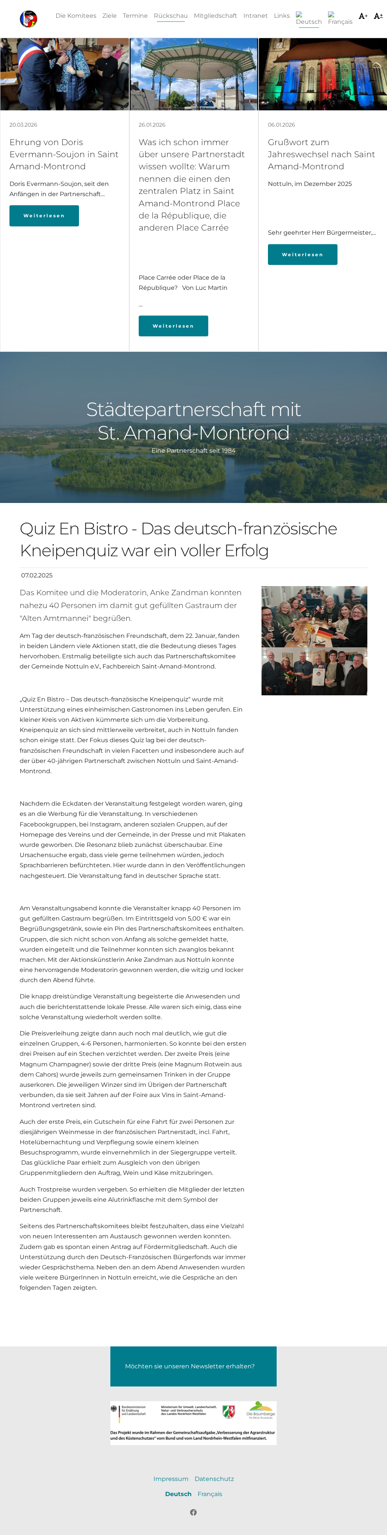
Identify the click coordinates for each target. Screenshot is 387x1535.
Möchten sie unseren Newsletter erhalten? (190, 1366)
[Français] (340, 18)
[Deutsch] (309, 18)
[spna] (28, 19)
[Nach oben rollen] (370, 1518)
